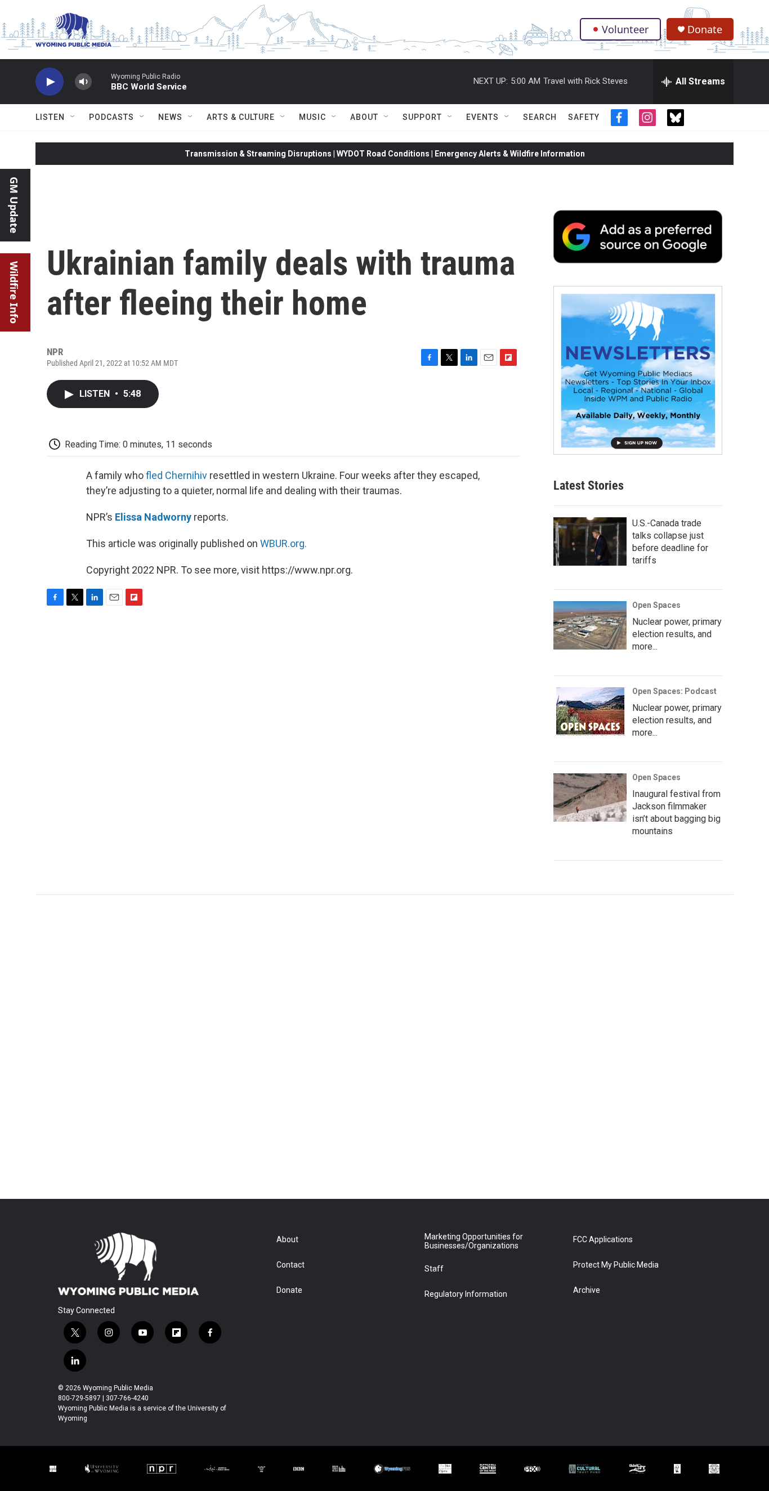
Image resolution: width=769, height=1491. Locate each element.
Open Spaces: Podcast (674, 691)
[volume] (83, 82)
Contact (290, 1265)
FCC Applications (603, 1239)
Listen (50, 117)
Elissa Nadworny (153, 517)
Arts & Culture (241, 117)
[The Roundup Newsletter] (638, 370)
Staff (434, 1269)
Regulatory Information (465, 1294)
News (170, 117)
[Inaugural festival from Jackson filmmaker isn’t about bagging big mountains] (590, 797)
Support (422, 117)
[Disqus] (384, 1047)
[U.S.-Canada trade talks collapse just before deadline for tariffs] (590, 541)
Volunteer (625, 29)
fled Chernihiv (176, 475)
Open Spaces (656, 605)
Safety (584, 117)
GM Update (14, 205)
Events (482, 117)
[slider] (101, 81)
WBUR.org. (283, 543)
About (364, 117)
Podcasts (111, 117)
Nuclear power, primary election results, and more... (677, 634)
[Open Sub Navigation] (73, 117)
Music (312, 117)
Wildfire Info (14, 292)
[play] (50, 81)
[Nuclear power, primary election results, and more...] (590, 625)
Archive (586, 1290)
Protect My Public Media (616, 1265)
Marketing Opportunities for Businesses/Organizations (473, 1241)
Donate (704, 29)
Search (540, 117)
